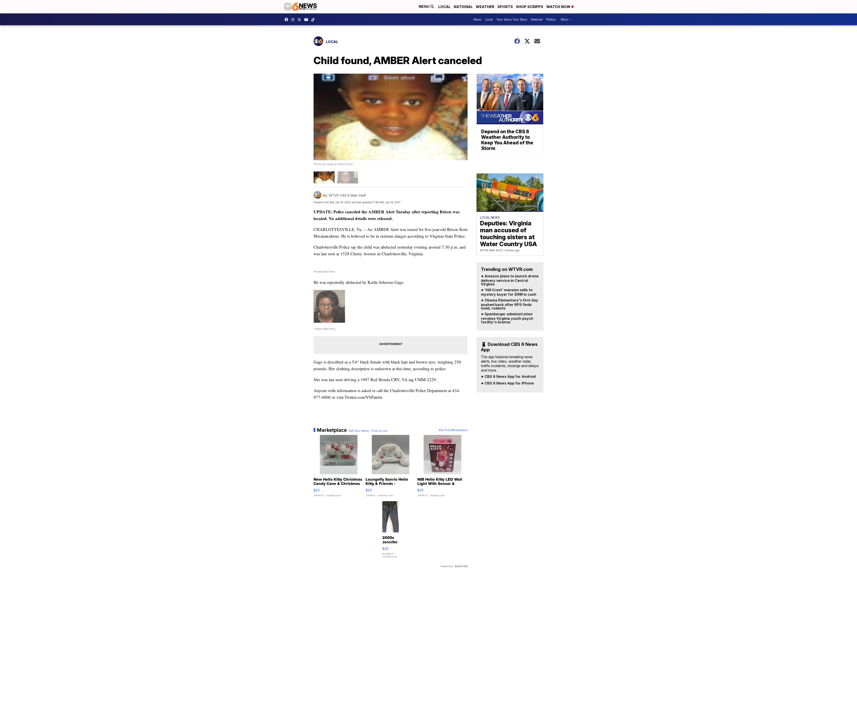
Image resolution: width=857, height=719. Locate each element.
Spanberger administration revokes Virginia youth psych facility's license (507, 318)
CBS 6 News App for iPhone (509, 383)
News (477, 19)
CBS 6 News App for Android (510, 377)
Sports (505, 6)
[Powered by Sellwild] (461, 566)
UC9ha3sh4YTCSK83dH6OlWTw (307, 19)
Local (444, 6)
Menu (424, 6)
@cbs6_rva (314, 19)
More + (565, 19)
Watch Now (558, 6)
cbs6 (294, 19)
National (463, 6)
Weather (485, 6)
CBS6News (287, 19)
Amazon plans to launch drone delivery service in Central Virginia (510, 280)
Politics (551, 19)
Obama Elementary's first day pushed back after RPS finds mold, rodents (509, 304)
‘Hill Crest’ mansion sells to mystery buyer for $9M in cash (508, 292)
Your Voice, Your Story (512, 19)
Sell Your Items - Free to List (368, 430)
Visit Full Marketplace (453, 430)
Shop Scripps (529, 6)
